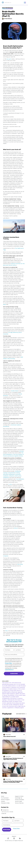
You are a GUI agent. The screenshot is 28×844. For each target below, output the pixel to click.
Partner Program (5, 799)
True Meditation (20, 479)
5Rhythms (11, 476)
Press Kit (4, 813)
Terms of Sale (18, 801)
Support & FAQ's (19, 796)
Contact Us (5, 810)
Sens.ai (16, 528)
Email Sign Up (18, 798)
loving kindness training (14, 472)
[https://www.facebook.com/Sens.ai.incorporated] (8, 838)
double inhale (14, 390)
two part (9, 59)
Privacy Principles (19, 799)
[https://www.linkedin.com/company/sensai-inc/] (20, 838)
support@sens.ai (9, 669)
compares (5, 556)
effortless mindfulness (9, 474)
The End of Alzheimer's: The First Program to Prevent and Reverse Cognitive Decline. (13, 454)
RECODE (21, 451)
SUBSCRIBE (14, 673)
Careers (3, 801)
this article (20, 564)
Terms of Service (19, 803)
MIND (4, 304)
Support (14, 836)
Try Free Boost (4, 798)
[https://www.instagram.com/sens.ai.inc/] (14, 838)
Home (2, 796)
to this (10, 484)
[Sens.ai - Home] (6, 2)
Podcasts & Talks (5, 803)
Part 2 (6, 630)
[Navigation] (25, 2)
